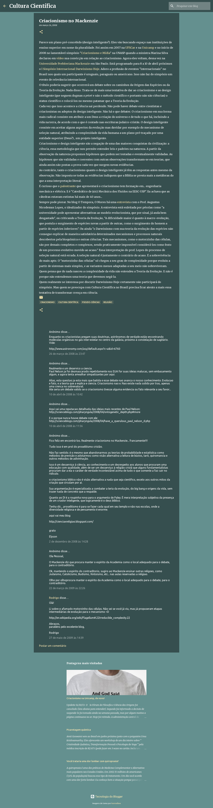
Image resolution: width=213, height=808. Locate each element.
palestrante (68, 186)
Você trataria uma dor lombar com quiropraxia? (93, 761)
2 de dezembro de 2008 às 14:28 (68, 541)
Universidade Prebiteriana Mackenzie (64, 63)
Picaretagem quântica (79, 729)
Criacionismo (47, 302)
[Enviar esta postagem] (41, 298)
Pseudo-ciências (91, 302)
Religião (108, 302)
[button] (41, 32)
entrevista (124, 202)
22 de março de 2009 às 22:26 (67, 588)
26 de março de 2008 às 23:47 (67, 353)
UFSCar (130, 47)
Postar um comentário (52, 645)
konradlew (116, 803)
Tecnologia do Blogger (109, 796)
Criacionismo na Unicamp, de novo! (86, 698)
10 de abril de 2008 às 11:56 (66, 425)
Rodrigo (54, 597)
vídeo (60, 58)
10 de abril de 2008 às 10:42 (66, 394)
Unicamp (148, 47)
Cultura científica (68, 302)
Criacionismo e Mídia (95, 53)
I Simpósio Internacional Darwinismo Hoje (70, 69)
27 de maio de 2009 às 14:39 (66, 637)
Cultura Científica (32, 6)
